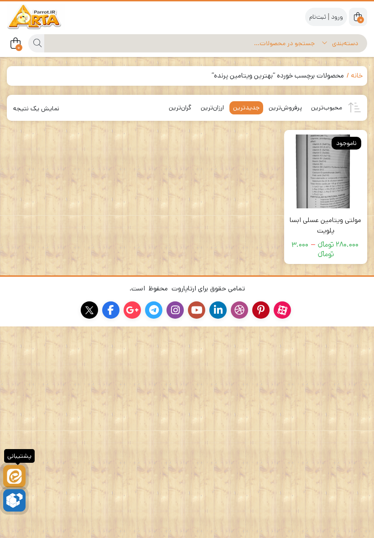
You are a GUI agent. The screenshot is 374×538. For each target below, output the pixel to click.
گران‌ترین (180, 107)
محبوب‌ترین (326, 107)
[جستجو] (36, 43)
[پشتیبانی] (14, 476)
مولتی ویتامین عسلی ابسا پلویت (325, 225)
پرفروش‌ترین (285, 107)
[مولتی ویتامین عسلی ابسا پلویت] (326, 171)
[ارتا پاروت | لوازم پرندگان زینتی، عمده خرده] (43, 17)
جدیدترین (246, 107)
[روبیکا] (14, 500)
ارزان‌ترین (212, 107)
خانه (357, 75)
